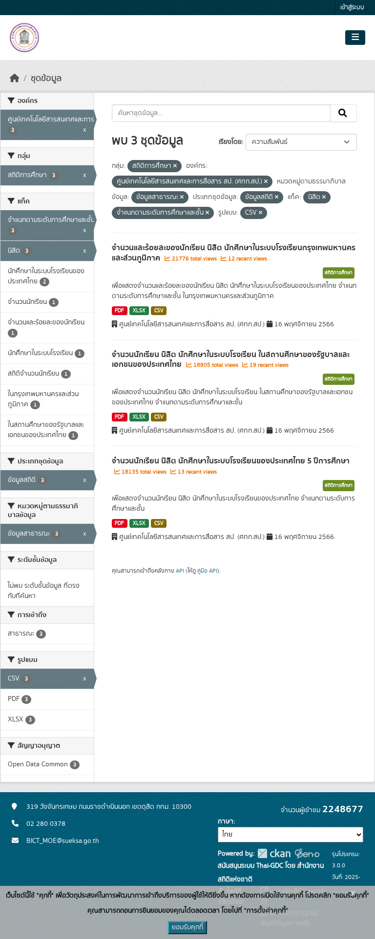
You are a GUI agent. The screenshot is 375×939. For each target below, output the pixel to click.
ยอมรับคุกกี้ (187, 927)
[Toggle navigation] (355, 37)
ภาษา (225, 821)
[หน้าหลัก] (15, 78)
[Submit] (343, 113)
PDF (119, 311)
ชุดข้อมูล (46, 78)
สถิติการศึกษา (339, 272)
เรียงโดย (230, 142)
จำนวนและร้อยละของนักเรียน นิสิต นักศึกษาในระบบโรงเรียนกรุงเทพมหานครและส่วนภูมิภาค (233, 252)
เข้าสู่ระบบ (352, 7)
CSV (159, 311)
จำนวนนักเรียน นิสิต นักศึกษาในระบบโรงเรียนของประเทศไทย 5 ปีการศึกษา (231, 461)
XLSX (139, 311)
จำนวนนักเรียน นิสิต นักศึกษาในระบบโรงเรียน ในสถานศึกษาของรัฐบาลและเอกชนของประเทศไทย (231, 359)
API (180, 570)
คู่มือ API (207, 570)
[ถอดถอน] (175, 166)
